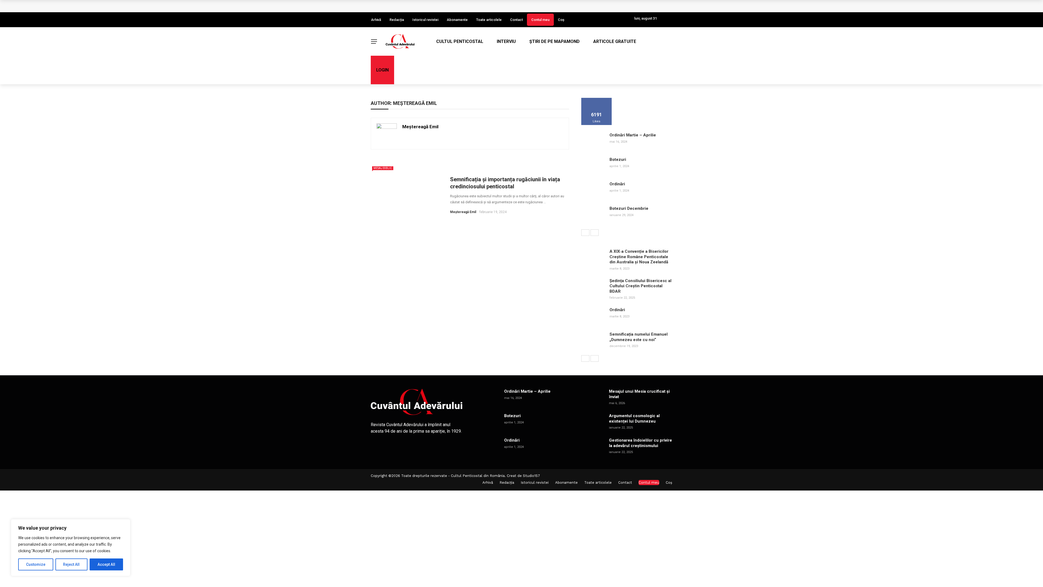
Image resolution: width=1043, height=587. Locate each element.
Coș (561, 20)
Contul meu (540, 20)
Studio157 (531, 476)
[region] (70, 547)
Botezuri (618, 159)
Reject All (71, 564)
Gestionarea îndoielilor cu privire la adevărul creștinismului (640, 443)
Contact (516, 20)
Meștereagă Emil (420, 126)
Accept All (106, 564)
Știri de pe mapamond (554, 41)
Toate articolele (489, 20)
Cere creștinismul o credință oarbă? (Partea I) (423, 6)
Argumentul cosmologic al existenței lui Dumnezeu (634, 418)
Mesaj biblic (382, 168)
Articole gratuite (614, 41)
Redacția (396, 20)
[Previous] (585, 232)
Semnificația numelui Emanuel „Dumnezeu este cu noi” (639, 337)
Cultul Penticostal (459, 41)
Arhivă (376, 20)
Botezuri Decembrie (629, 208)
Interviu (506, 41)
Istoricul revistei (425, 20)
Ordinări (617, 184)
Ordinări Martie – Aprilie (633, 135)
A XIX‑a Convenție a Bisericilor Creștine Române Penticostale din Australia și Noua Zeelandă (639, 256)
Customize (35, 564)
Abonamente (457, 20)
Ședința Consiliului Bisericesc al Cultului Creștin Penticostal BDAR (640, 286)
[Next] (594, 232)
